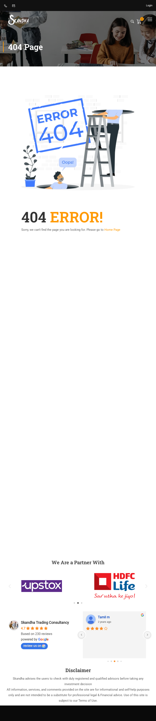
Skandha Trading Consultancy (45, 622)
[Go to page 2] (114, 661)
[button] (9, 586)
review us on (32, 646)
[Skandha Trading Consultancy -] (18, 19)
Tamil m (104, 617)
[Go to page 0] (107, 661)
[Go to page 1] (111, 661)
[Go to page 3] (117, 661)
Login (149, 5)
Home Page (112, 230)
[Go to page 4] (120, 661)
